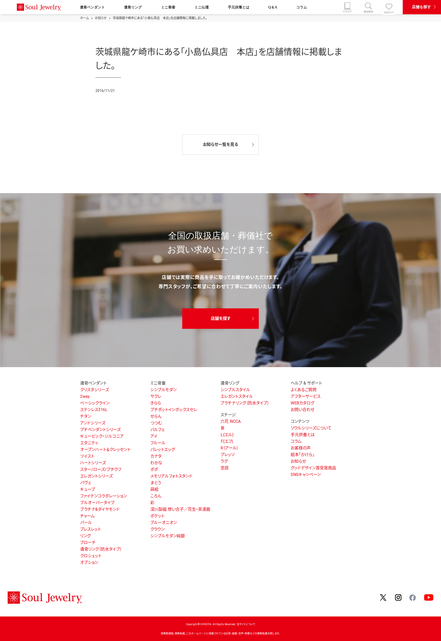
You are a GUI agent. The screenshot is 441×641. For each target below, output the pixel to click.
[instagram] (398, 597)
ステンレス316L (93, 409)
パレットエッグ (162, 449)
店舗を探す (421, 7)
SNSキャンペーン (306, 474)
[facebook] (412, 597)
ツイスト (87, 456)
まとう (155, 482)
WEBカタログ (302, 403)
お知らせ (298, 461)
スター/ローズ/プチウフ (100, 469)
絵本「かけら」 (302, 454)
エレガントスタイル (236, 396)
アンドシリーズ (92, 423)
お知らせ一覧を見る (220, 144)
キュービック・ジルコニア (102, 436)
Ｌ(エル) (227, 434)
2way (85, 396)
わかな (156, 462)
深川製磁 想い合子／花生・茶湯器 (180, 509)
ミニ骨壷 (168, 7)
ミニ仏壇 (201, 7)
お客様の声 (301, 448)
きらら (155, 403)
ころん (155, 496)
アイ (153, 436)
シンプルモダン (163, 389)
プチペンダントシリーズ (100, 429)
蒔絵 (154, 489)
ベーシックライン (94, 403)
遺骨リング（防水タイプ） (101, 549)
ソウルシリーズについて (311, 428)
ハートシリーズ (93, 462)
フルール (157, 442)
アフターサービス (306, 396)
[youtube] (428, 597)
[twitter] (383, 597)
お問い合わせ (302, 409)
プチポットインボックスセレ (173, 409)
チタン (85, 416)
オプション (89, 562)
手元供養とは (238, 7)
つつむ (156, 423)
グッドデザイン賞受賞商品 (313, 467)
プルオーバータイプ (97, 502)
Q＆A (272, 7)
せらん (156, 416)
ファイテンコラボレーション (103, 496)
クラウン (157, 529)
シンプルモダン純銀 (167, 535)
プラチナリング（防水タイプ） (244, 403)
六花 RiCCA (230, 421)
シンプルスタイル (235, 389)
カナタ (156, 456)
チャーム (87, 516)
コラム (301, 7)
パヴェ (85, 482)
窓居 (224, 467)
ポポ (154, 469)
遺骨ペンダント (92, 7)
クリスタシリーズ (94, 389)
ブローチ (88, 542)
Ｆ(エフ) (226, 441)
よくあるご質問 (303, 389)
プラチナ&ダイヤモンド (100, 509)
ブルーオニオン (163, 522)
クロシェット (90, 555)
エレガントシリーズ (96, 476)
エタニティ (89, 442)
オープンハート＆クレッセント (105, 449)
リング (85, 535)
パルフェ (157, 429)
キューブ (87, 489)
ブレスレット (90, 529)
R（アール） (229, 448)
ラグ (224, 461)
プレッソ (227, 454)
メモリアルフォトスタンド (171, 476)
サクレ (155, 396)
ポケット (157, 516)
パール (86, 522)
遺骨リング (133, 7)
